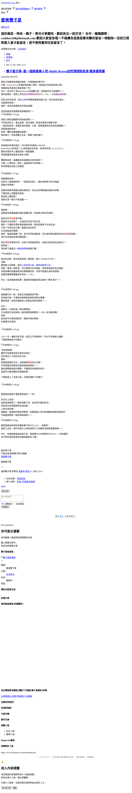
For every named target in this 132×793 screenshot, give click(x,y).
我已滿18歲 (6, 788)
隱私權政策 (80, 757)
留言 (27, 471)
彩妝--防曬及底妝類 (26, 482)
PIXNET (47, 757)
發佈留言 (5, 507)
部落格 (9, 57)
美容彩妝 (21, 478)
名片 (8, 60)
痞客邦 (22, 471)
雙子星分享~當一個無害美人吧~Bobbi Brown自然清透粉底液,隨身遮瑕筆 (55, 71)
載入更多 (5, 491)
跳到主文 (5, 27)
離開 (14, 788)
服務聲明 (90, 757)
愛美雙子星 (11, 20)
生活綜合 (22, 49)
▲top (3, 486)
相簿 (8, 54)
